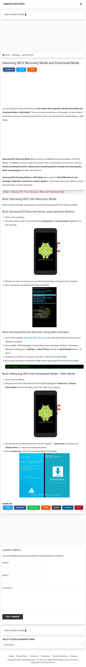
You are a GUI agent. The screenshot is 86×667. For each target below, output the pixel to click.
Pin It (79, 507)
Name (5, 563)
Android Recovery (14, 4)
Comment (7, 588)
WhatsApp (34, 507)
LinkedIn (67, 507)
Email (5, 575)
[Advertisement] (43, 35)
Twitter (8, 507)
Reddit (45, 507)
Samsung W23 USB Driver (35, 338)
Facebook (20, 507)
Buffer (56, 507)
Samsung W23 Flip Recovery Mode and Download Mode (38, 192)
